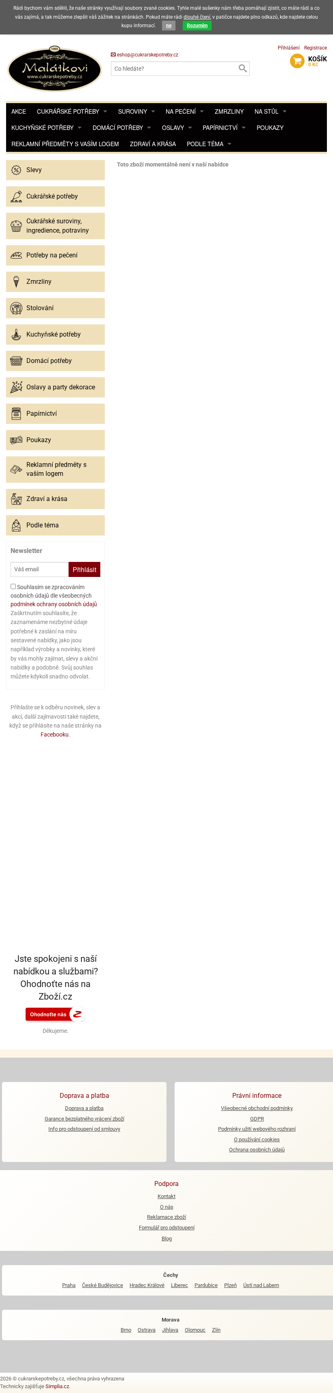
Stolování (40, 308)
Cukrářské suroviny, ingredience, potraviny (57, 225)
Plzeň (230, 1285)
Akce (18, 111)
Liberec (179, 1285)
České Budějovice (102, 1285)
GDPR (257, 1119)
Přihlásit (84, 569)
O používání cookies (257, 1139)
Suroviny (132, 111)
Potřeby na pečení (52, 255)
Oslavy (173, 127)
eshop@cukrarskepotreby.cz (147, 55)
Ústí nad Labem (261, 1285)
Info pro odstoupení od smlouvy (84, 1129)
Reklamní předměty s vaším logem (65, 144)
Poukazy (270, 127)
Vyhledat (242, 68)
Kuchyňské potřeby (42, 127)
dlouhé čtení (197, 17)
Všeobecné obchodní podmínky (257, 1108)
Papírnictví (220, 127)
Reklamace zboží (166, 1217)
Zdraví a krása (153, 144)
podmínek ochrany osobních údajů (54, 604)
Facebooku (55, 734)
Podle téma (205, 144)
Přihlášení (289, 48)
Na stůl (267, 111)
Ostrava (147, 1330)
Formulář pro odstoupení (167, 1228)
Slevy (34, 170)
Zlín (216, 1330)
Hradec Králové (147, 1285)
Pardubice (206, 1285)
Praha (69, 1285)
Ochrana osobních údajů (257, 1150)
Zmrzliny (229, 111)
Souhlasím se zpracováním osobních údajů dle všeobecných (54, 595)
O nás (166, 1207)
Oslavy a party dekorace (60, 387)
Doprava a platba (84, 1108)
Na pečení (181, 111)
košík (317, 61)
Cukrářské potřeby (68, 111)
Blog (167, 1238)
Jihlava (170, 1330)
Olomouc (195, 1330)
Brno (126, 1330)
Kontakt (166, 1196)
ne (168, 25)
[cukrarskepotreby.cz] (55, 68)
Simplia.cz (57, 1386)
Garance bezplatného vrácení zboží (84, 1119)
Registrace (315, 48)
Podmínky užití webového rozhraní (257, 1129)
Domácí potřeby (118, 127)
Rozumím (197, 25)
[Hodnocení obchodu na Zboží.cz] (56, 1014)
